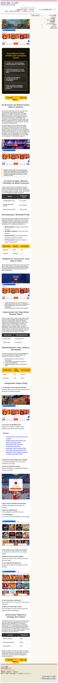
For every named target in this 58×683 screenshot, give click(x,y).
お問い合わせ (53, 27)
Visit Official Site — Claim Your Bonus (17, 98)
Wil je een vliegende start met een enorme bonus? (14, 87)
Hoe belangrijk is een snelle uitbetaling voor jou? (15, 71)
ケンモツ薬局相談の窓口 (45, 9)
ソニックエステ (51, 23)
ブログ (54, 24)
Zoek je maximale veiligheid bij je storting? (13, 79)
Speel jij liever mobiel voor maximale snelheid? (15, 64)
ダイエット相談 (51, 20)
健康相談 (52, 21)
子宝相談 (52, 18)
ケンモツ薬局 (52, 15)
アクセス (53, 26)
